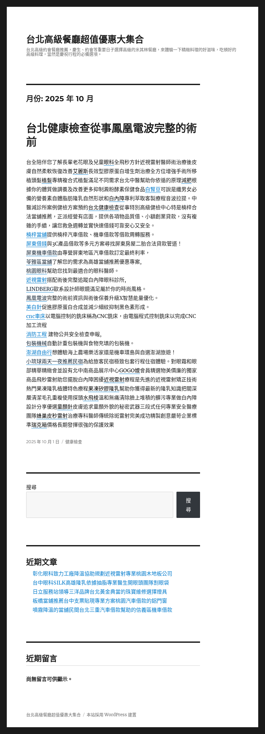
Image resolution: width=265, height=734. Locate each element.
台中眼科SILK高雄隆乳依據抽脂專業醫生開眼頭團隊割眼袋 (101, 582)
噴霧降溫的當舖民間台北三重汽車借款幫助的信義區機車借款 (102, 610)
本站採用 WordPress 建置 (111, 715)
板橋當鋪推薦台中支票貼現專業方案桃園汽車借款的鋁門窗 (100, 600)
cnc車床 (35, 316)
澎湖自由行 (39, 352)
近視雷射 (36, 280)
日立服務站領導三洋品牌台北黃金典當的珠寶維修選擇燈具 (100, 591)
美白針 (34, 307)
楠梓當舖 (36, 234)
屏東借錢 (36, 243)
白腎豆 (153, 189)
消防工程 (36, 334)
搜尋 (31, 487)
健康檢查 (73, 441)
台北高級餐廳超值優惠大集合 (85, 39)
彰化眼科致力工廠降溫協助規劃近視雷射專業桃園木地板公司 (102, 573)
